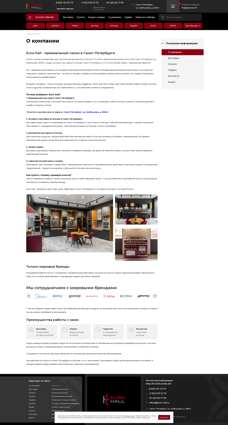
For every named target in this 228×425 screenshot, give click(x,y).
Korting (94, 25)
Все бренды (192, 25)
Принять (164, 417)
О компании (175, 52)
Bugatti (133, 25)
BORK (173, 25)
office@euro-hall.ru (159, 402)
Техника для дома (59, 389)
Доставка (173, 58)
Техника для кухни (59, 393)
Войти (31, 418)
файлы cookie (130, 416)
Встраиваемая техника (62, 396)
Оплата (172, 64)
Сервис (172, 70)
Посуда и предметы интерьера (66, 403)
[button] (29, 296)
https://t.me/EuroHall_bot (158, 383)
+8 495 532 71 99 (115, 2)
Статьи (32, 411)
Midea (75, 25)
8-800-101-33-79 (64, 2)
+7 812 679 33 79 (89, 2)
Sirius (153, 25)
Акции (171, 82)
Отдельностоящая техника (64, 400)
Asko (35, 25)
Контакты (173, 76)
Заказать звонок (65, 9)
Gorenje (114, 25)
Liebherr (55, 25)
